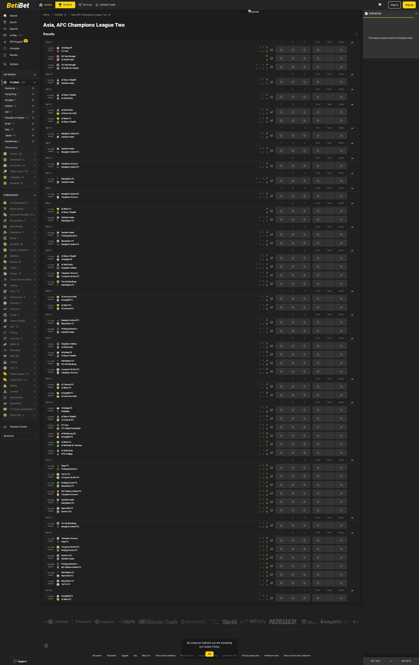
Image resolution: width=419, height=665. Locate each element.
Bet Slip (375, 661)
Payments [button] (111, 656)
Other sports (10, 195)
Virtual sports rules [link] (250, 656)
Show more (11, 147)
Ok (209, 654)
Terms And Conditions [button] (165, 656)
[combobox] (382, 5)
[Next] (357, 622)
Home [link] (46, 14)
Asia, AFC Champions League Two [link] (89, 14)
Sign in (394, 5)
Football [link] (58, 14)
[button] (45, 5)
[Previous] (46, 622)
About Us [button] (146, 656)
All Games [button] (97, 656)
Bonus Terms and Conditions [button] (297, 656)
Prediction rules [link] (271, 656)
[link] (18, 5)
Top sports (9, 75)
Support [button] (125, 656)
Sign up (409, 5)
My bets (406, 661)
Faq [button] (135, 656)
